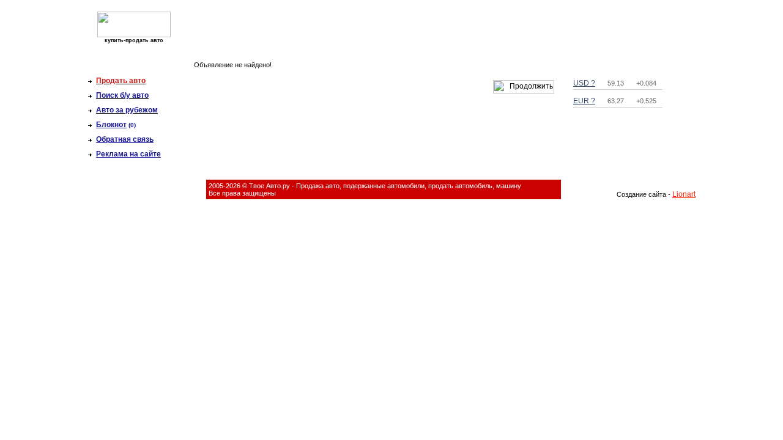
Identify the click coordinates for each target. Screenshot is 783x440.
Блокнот (111, 124)
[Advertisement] (386, 28)
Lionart (684, 194)
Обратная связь (125, 139)
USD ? (584, 83)
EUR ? (584, 101)
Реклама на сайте (128, 154)
